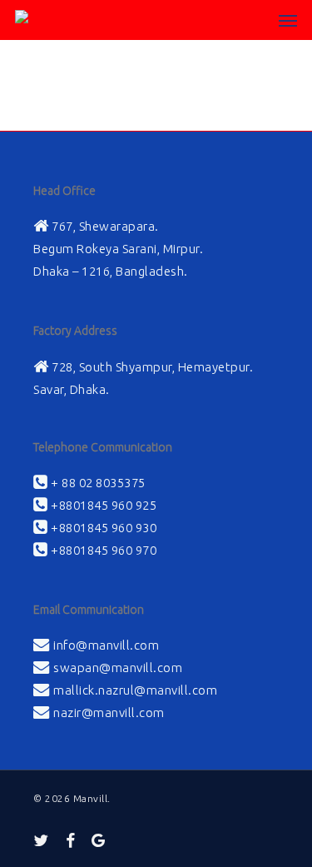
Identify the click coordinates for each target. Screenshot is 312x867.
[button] (288, 20)
